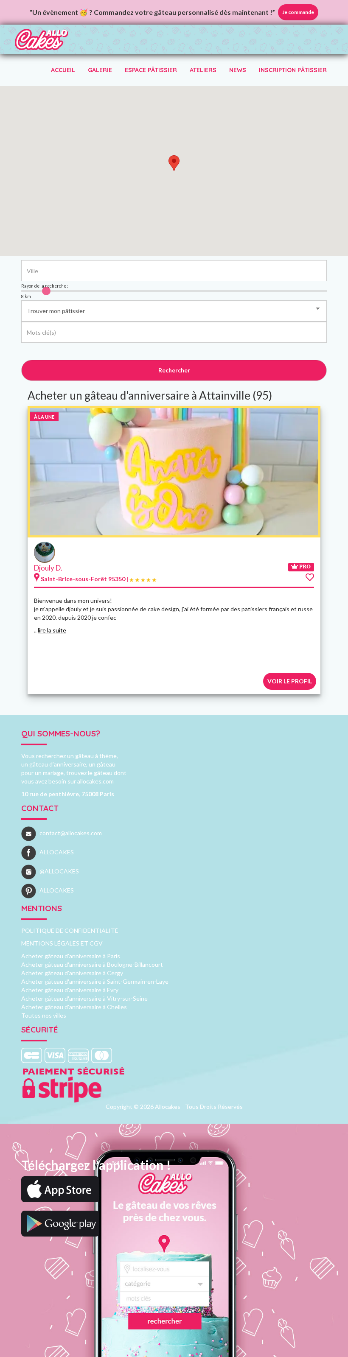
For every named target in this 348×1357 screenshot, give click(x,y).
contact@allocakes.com (70, 833)
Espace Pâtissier (151, 70)
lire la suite (52, 630)
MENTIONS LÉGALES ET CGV (62, 943)
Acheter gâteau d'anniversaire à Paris (70, 956)
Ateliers (203, 70)
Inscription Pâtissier (293, 70)
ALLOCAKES (56, 852)
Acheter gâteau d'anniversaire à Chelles (74, 1006)
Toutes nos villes (43, 1015)
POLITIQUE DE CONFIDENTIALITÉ (69, 930)
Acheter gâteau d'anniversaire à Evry (69, 989)
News (237, 70)
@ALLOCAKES (59, 871)
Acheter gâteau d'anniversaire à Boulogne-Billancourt (92, 964)
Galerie (100, 70)
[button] (174, 163)
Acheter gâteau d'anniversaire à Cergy (72, 972)
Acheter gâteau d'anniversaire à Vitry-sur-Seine (84, 998)
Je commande (298, 12)
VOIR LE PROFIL (289, 681)
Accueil (63, 70)
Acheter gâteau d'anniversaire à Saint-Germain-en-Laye (94, 981)
